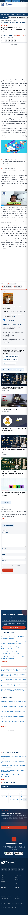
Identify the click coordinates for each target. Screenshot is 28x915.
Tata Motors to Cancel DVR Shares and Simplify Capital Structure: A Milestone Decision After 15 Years (13, 334)
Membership (18, 898)
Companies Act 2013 (7, 286)
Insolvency (17, 881)
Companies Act (12, 283)
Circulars (3, 892)
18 (6, 799)
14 (17, 796)
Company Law (8, 20)
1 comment (10, 37)
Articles (14, 20)
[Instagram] (15, 869)
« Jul (2, 807)
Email (4, 554)
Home (2, 14)
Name (4, 548)
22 (21, 799)
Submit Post (17, 1)
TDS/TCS (3, 881)
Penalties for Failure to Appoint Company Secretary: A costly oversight (13, 340)
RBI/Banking (17, 879)
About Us (17, 890)
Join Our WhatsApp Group (11, 356)
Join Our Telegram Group (11, 359)
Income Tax (6, 14)
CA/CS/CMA (17, 884)
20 (14, 799)
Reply (3, 518)
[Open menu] (25, 5)
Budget (12, 14)
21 (17, 799)
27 (14, 316)
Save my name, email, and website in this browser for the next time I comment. (15, 566)
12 (10, 796)
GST (2, 877)
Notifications (4, 890)
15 (21, 796)
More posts (4, 661)
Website (4, 560)
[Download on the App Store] (19, 853)
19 (10, 799)
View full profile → (10, 320)
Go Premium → (14, 627)
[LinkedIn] (4, 320)
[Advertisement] (14, 63)
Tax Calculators (4, 898)
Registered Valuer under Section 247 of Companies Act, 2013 (13, 29)
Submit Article (18, 892)
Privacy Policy (4, 907)
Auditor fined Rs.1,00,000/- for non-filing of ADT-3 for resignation (13, 327)
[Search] (26, 14)
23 (25, 799)
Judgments (3, 894)
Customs (3, 879)
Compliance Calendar (6, 896)
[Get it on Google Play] (9, 853)
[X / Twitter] (5, 869)
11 (6, 796)
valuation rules (18, 286)
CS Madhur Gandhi (7, 35)
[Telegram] (22, 869)
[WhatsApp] (19, 869)
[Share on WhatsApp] (12, 40)
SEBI (16, 877)
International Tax (4, 884)
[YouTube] (9, 869)
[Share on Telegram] (15, 40)
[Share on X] (6, 40)
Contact (16, 896)
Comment (5, 532)
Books (8, 1)
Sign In (23, 1)
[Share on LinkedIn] (9, 40)
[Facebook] (2, 869)
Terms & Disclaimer (12, 907)
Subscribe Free (6, 827)
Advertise (17, 894)
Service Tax (18, 14)
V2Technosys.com (5, 905)
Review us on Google (10, 363)
